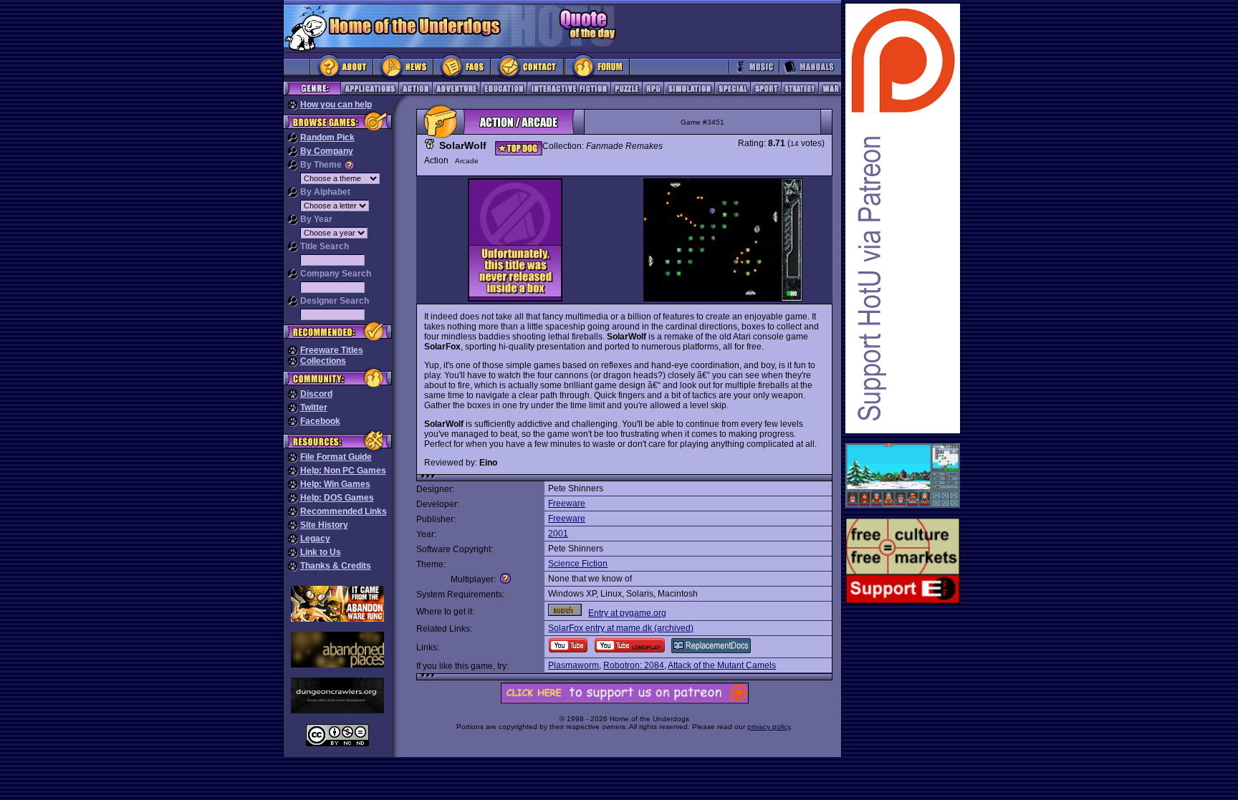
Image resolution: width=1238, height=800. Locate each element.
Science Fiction (578, 564)
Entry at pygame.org (627, 613)
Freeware (566, 503)
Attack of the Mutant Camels (722, 665)
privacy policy (768, 727)
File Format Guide (336, 457)
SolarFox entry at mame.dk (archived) (621, 628)
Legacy (315, 539)
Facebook (320, 421)
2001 (558, 534)
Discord (316, 394)
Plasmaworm (573, 665)
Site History (324, 525)
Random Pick (327, 137)
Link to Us (320, 552)
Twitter (313, 408)
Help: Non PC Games (343, 471)
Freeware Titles (331, 350)
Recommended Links (343, 511)
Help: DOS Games (337, 498)
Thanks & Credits (335, 566)
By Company (326, 151)
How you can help (336, 105)
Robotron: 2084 (633, 665)
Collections (323, 361)
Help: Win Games (335, 484)
